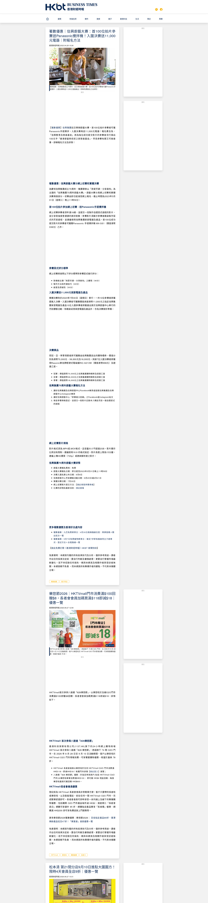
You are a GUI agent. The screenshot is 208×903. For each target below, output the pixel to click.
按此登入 (94, 771)
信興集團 (67, 127)
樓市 (86, 19)
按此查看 (80, 488)
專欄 (160, 19)
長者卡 (83, 855)
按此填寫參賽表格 (85, 484)
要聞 (59, 19)
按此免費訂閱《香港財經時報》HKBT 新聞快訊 (74, 547)
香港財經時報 (75, 9)
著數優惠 (55, 127)
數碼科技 (123, 19)
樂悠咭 (64, 855)
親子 (110, 19)
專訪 (149, 19)
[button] (63, 18)
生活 (137, 19)
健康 (98, 19)
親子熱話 (64, 581)
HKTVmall (54, 855)
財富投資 (73, 19)
